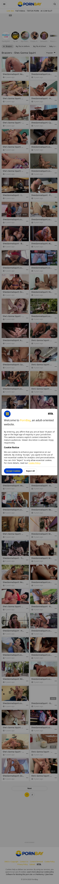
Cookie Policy (34, 463)
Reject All (30, 471)
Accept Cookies (13, 471)
